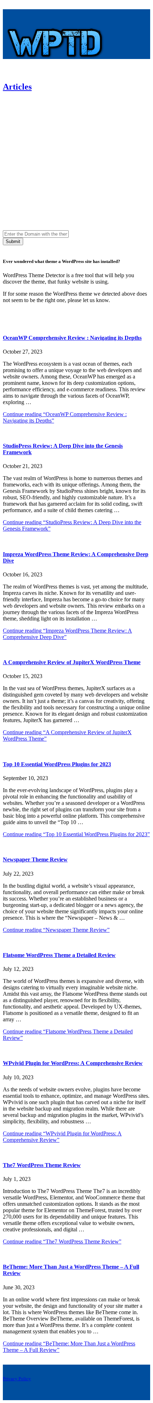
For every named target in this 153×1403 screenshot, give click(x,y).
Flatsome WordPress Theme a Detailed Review (59, 955)
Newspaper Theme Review (35, 859)
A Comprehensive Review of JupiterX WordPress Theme (72, 662)
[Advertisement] (76, 147)
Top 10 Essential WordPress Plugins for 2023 (57, 764)
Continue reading (76, 834)
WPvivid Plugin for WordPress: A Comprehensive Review (73, 1063)
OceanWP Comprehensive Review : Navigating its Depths (72, 338)
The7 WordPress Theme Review (42, 1165)
